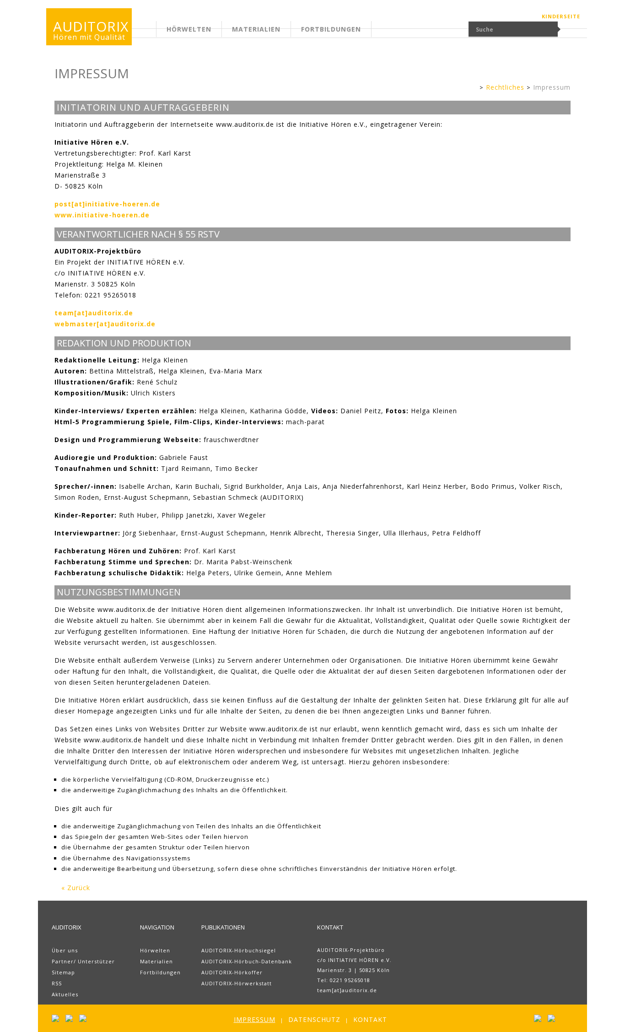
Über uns (65, 950)
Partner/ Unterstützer (83, 961)
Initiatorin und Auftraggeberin (143, 107)
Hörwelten (189, 29)
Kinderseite (561, 16)
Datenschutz (314, 1019)
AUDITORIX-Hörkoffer (232, 972)
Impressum (552, 87)
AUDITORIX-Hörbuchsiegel (238, 950)
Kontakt (370, 1019)
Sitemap (63, 972)
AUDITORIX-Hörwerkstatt (236, 983)
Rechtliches (505, 87)
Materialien (256, 29)
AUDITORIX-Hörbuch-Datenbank (246, 961)
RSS (57, 983)
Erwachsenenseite (158, 34)
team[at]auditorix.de (347, 990)
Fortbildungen (331, 29)
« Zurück (75, 887)
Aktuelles (65, 994)
